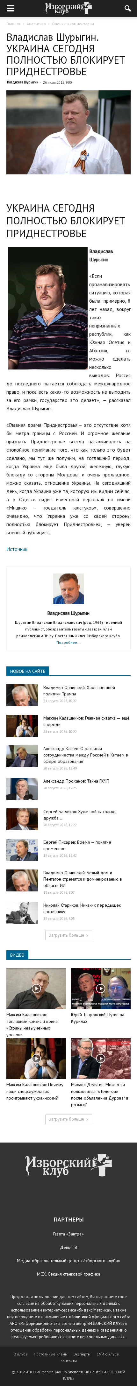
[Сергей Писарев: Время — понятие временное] (22, 850)
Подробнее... (68, 642)
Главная (13, 23)
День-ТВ (68, 1247)
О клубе (20, 1354)
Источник (16, 549)
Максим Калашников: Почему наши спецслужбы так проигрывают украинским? (34, 1091)
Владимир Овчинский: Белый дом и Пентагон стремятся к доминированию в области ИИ (82, 879)
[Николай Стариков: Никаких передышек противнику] (22, 913)
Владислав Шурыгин (22, 82)
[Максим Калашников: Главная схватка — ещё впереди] (22, 726)
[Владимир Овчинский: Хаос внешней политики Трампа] (22, 695)
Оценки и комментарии (73, 23)
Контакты (69, 1360)
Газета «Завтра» (68, 1234)
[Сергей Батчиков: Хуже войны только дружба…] (22, 819)
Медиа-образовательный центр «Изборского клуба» (68, 1260)
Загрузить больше (66, 935)
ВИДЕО (17, 955)
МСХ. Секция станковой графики (68, 1274)
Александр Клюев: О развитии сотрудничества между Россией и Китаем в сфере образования (85, 755)
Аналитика (36, 23)
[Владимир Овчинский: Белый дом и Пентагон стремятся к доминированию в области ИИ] (22, 880)
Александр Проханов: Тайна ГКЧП (76, 781)
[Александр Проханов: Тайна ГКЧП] (22, 789)
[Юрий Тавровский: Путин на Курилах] (101, 988)
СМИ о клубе (108, 1354)
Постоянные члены (51, 1354)
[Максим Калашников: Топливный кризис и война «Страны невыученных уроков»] (36, 988)
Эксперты (82, 1354)
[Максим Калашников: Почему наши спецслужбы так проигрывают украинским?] (36, 1058)
